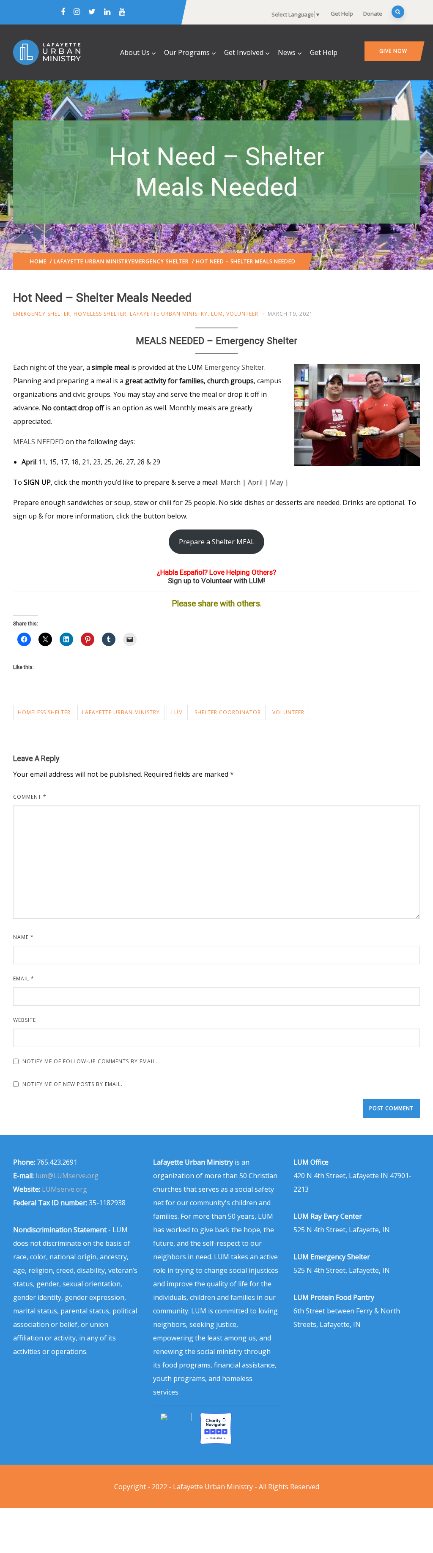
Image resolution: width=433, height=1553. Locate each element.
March (231, 482)
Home (38, 261)
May (277, 482)
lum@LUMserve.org (67, 1175)
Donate (372, 13)
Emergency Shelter (160, 261)
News (287, 52)
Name (23, 937)
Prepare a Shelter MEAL (217, 541)
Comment (30, 796)
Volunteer (242, 313)
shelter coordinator (228, 712)
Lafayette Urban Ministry (93, 261)
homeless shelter (44, 712)
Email (23, 978)
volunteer (288, 712)
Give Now (393, 51)
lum (177, 712)
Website (24, 1020)
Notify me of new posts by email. (72, 1084)
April (256, 482)
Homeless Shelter (100, 313)
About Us (135, 52)
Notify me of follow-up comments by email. (89, 1061)
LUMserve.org (64, 1189)
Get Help (342, 13)
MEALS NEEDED (38, 441)
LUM (217, 313)
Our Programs (187, 52)
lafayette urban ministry (121, 712)
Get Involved (243, 52)
